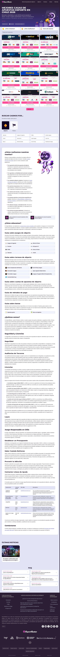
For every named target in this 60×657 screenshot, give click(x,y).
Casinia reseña (49, 87)
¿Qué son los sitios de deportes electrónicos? (32, 598)
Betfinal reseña (30, 49)
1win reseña (49, 49)
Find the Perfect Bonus (32, 600)
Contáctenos (53, 602)
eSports (39, 1)
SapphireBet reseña (30, 104)
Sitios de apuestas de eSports (28, 1)
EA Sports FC (8, 608)
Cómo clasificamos (52, 607)
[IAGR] (6, 638)
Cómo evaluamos (53, 604)
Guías (50, 1)
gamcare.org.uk (24, 507)
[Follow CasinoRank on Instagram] (45, 626)
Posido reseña (30, 87)
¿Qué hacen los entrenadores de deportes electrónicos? (29, 607)
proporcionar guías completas (27, 226)
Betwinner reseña (11, 87)
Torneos (45, 1)
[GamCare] (20, 638)
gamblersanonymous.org (25, 490)
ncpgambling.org (24, 496)
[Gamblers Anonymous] (12, 638)
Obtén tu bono (11, 47)
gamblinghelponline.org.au (26, 513)
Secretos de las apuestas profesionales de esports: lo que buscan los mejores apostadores (32, 610)
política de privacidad (51, 610)
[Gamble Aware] (46, 638)
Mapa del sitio (49, 655)
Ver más (29, 109)
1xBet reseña (11, 68)
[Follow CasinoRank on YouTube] (51, 626)
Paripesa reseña (11, 104)
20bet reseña (11, 49)
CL (3, 626)
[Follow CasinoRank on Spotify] (53, 626)
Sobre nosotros (53, 600)
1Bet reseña (30, 68)
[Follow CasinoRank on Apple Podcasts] (56, 626)
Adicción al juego (37, 655)
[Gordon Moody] (30, 638)
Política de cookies (25, 655)
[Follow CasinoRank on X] (48, 626)
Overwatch (8, 600)
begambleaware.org (25, 501)
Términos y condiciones (11, 655)
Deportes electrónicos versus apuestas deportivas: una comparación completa (31, 603)
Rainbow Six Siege (8, 606)
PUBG (8, 604)
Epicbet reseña (49, 68)
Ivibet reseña (49, 104)
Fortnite (8, 602)
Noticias (56, 1)
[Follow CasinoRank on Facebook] (42, 626)
